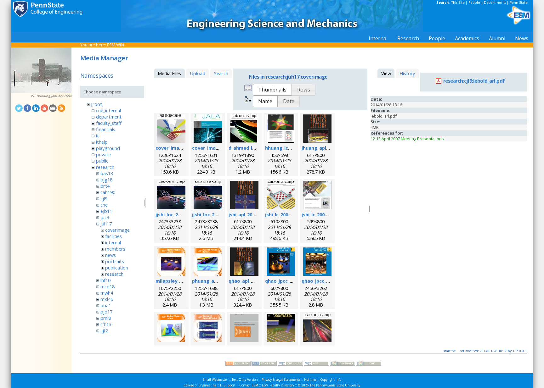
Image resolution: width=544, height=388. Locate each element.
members (115, 249)
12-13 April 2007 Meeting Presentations (407, 138)
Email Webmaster (215, 379)
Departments (495, 2)
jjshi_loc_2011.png (212, 214)
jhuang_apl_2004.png (325, 148)
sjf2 (104, 330)
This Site (458, 2)
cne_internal (108, 110)
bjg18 (106, 179)
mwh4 (106, 293)
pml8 (105, 318)
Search (221, 73)
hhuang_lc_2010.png (287, 148)
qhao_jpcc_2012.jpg (323, 281)
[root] (97, 104)
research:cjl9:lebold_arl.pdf (474, 81)
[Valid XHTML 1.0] (290, 364)
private (103, 154)
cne (104, 205)
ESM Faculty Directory (278, 385)
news (110, 255)
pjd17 (106, 311)
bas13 (106, 173)
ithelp (102, 142)
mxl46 (106, 299)
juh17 (106, 223)
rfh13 (105, 324)
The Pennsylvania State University (335, 385)
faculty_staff (109, 123)
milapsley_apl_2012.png (182, 281)
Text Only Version (245, 379)
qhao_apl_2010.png (250, 281)
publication (116, 267)
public (102, 161)
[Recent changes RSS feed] (238, 364)
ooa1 (105, 305)
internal (113, 242)
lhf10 (105, 280)
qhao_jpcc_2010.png (287, 281)
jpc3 (104, 217)
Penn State (519, 2)
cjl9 (103, 198)
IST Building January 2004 (51, 96)
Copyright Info (330, 379)
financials (105, 129)
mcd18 (107, 286)
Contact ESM (248, 385)
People (474, 2)
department (109, 117)
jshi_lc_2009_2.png (322, 214)
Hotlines (310, 379)
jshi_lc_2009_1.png (285, 214)
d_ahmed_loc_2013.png (254, 148)
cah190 (107, 192)
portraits (114, 261)
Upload (197, 73)
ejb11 (106, 211)
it (97, 135)
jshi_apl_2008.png (248, 214)
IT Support (227, 385)
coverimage (117, 230)
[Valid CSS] (316, 364)
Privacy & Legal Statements (281, 379)
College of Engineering (200, 385)
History (407, 73)
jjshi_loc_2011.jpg (175, 214)
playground (108, 148)
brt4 (105, 186)
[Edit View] (368, 364)
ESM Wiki (115, 44)
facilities (113, 236)
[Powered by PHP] (264, 364)
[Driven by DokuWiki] (342, 364)
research (105, 167)
